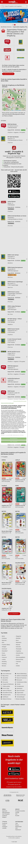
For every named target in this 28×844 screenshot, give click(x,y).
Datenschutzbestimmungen (20, 401)
